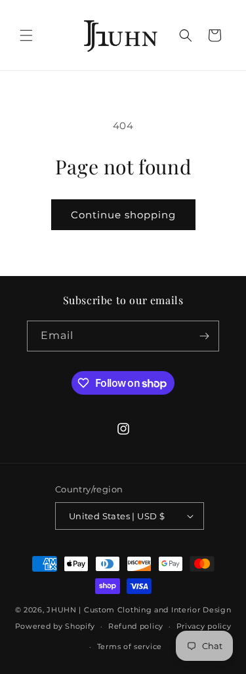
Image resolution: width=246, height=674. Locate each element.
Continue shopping (123, 214)
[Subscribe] (204, 336)
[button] (26, 35)
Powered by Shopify (55, 626)
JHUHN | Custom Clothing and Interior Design (139, 609)
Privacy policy (204, 626)
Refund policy (135, 626)
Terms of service (129, 646)
